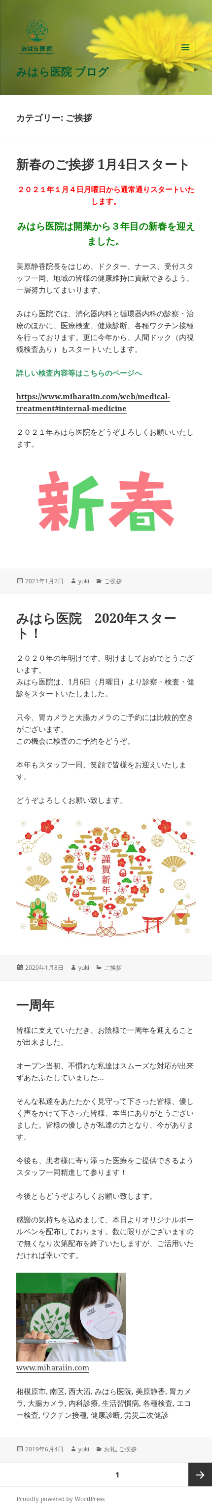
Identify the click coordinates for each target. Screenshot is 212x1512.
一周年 (35, 1005)
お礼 (110, 1449)
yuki (83, 581)
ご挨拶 (113, 581)
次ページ (200, 1474)
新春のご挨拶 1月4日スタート (103, 164)
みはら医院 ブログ (62, 71)
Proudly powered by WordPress (60, 1499)
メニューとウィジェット (185, 57)
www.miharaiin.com (52, 1367)
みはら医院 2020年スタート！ (96, 625)
